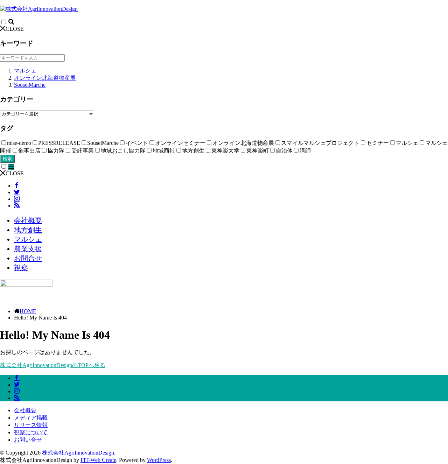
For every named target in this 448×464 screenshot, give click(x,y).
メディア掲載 (31, 418)
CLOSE (15, 29)
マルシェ (25, 70)
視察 (21, 268)
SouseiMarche (30, 85)
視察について (31, 432)
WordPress (159, 460)
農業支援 (28, 249)
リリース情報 (31, 425)
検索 (7, 158)
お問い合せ (28, 440)
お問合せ (28, 258)
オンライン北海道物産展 (45, 78)
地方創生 (28, 230)
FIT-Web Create (98, 460)
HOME (28, 311)
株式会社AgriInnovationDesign (78, 453)
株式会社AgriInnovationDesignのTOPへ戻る (52, 365)
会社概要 (28, 220)
